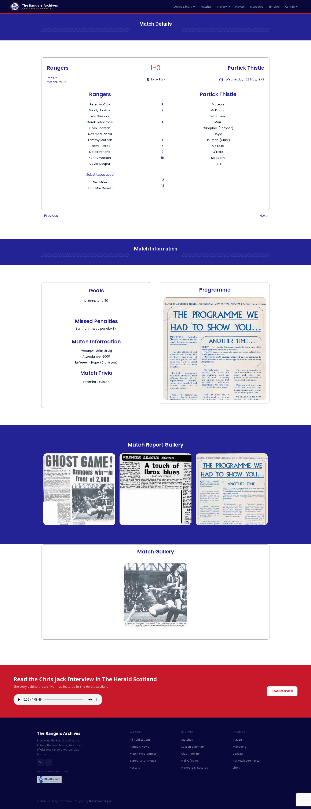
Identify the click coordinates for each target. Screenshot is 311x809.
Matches (206, 6)
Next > (264, 215)
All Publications (140, 739)
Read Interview (282, 691)
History (222, 6)
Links (236, 767)
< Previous (49, 215)
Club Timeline (190, 753)
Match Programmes (143, 753)
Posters (135, 767)
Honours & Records (194, 767)
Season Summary (193, 746)
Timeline (274, 6)
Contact (290, 6)
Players (240, 6)
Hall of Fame (190, 760)
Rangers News (139, 746)
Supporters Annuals (143, 760)
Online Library (183, 6)
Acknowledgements (246, 760)
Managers (256, 6)
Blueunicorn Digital (100, 801)
